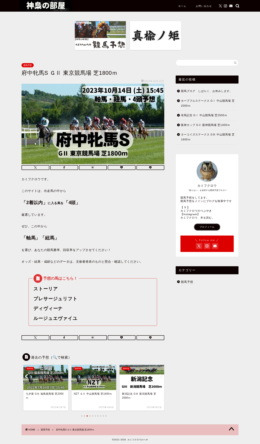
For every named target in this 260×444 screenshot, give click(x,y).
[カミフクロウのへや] (46, 10)
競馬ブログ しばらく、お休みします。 (206, 91)
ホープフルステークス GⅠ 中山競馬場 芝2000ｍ (208, 103)
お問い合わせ (204, 6)
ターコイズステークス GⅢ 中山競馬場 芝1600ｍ (208, 137)
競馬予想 (27, 65)
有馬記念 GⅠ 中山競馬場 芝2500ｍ (204, 115)
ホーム (182, 6)
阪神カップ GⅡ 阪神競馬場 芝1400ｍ (205, 125)
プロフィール (207, 227)
